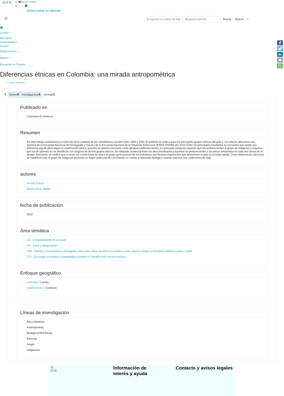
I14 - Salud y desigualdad (42, 245)
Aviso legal (181, 380)
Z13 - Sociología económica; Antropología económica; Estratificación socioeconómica (77, 256)
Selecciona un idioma (43, 11)
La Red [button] (4, 32)
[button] (280, 42)
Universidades (8, 42)
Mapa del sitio (182, 373)
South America (35, 287)
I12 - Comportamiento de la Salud (46, 240)
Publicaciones (120, 389)
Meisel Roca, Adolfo (38, 188)
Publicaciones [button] (8, 51)
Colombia (32, 282)
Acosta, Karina (35, 183)
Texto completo (17, 82)
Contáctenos (182, 383)
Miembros (6, 38)
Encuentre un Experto (12, 64)
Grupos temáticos (121, 385)
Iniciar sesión (28, 1)
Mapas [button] (4, 58)
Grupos (4, 46)
